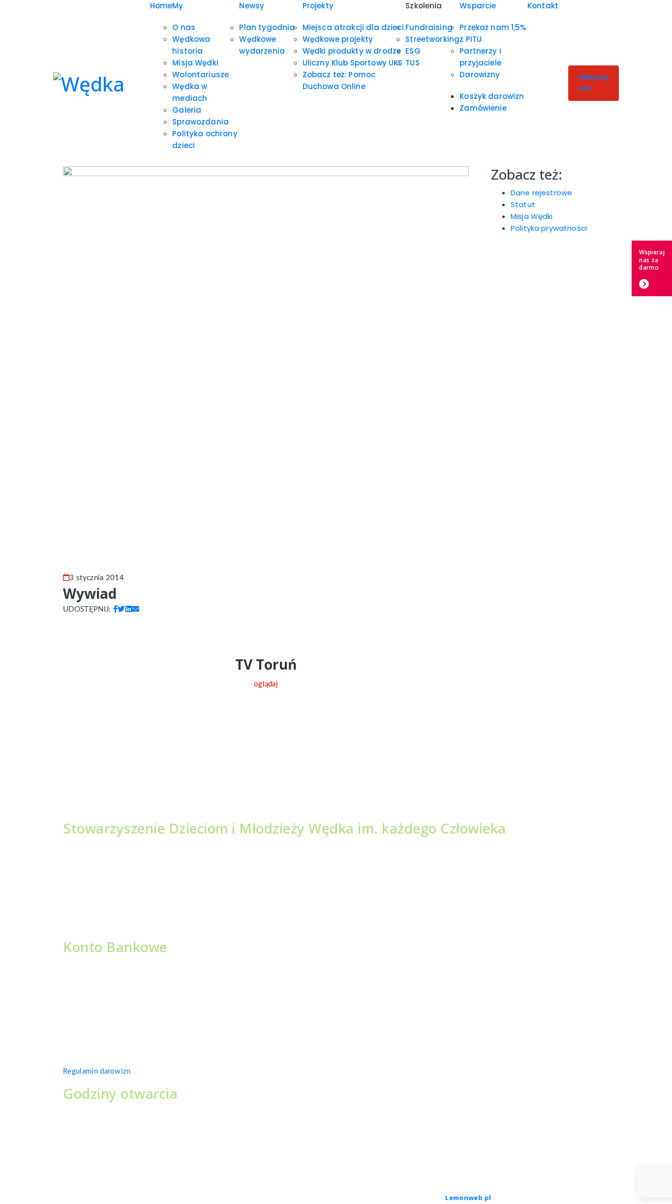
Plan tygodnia (267, 27)
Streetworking (432, 39)
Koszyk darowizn (491, 96)
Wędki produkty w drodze (352, 51)
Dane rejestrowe (541, 192)
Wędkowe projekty (338, 39)
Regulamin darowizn (97, 1071)
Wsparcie (477, 5)
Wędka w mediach (189, 92)
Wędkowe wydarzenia (262, 45)
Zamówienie (483, 108)
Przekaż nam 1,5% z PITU (492, 33)
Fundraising (429, 27)
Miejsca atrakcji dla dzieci (353, 27)
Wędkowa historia (191, 45)
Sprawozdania (200, 122)
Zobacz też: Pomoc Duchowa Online (339, 80)
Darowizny (479, 74)
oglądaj (266, 684)
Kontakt (542, 5)
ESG (412, 51)
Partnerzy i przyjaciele (480, 57)
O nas (183, 27)
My (177, 5)
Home (161, 5)
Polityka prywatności (549, 228)
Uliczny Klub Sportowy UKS (353, 63)
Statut (523, 204)
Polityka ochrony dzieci (204, 139)
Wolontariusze (200, 74)
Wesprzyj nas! (594, 83)
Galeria (186, 110)
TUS (412, 63)
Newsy (251, 5)
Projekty (318, 5)
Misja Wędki (195, 63)
